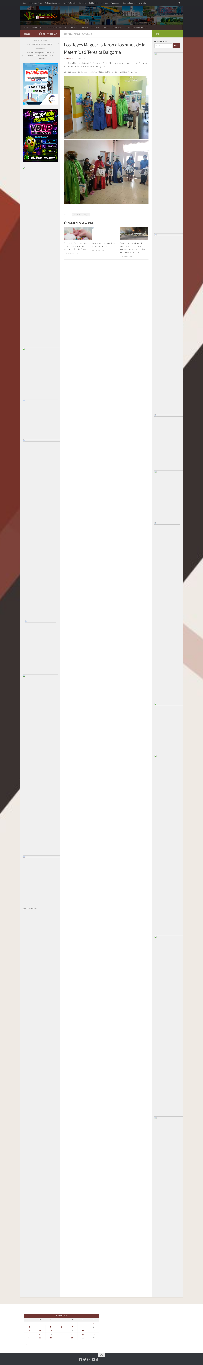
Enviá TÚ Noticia (69, 3)
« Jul (25, 1345)
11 (40, 1330)
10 (29, 1330)
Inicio (24, 3)
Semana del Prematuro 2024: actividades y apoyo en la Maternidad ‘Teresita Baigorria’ (76, 246)
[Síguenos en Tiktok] (55, 33)
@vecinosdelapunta (30, 908)
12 (51, 1330)
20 (61, 1334)
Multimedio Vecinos (52, 3)
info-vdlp (70, 58)
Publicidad (93, 3)
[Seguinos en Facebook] (40, 33)
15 (83, 1330)
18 (40, 1334)
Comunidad (69, 34)
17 (29, 1334)
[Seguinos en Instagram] (48, 33)
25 (40, 1338)
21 (72, 1334)
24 (29, 1338)
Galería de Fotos (35, 3)
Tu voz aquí (115, 3)
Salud (77, 34)
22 (83, 1334)
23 (94, 1334)
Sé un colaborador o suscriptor (134, 3)
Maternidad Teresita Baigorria (80, 215)
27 (61, 1338)
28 (72, 1338)
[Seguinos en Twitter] (44, 33)
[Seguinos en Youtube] (51, 33)
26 (51, 1338)
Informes (104, 3)
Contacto (82, 3)
